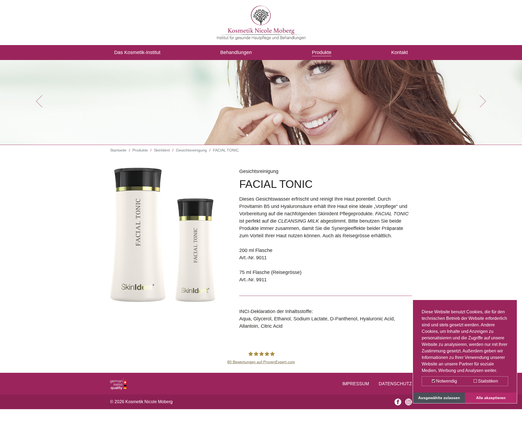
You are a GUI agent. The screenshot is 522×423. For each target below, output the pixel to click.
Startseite (118, 150)
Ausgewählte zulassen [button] (439, 398)
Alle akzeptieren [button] (491, 398)
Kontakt (399, 52)
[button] (39, 101)
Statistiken (487, 381)
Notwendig (446, 381)
